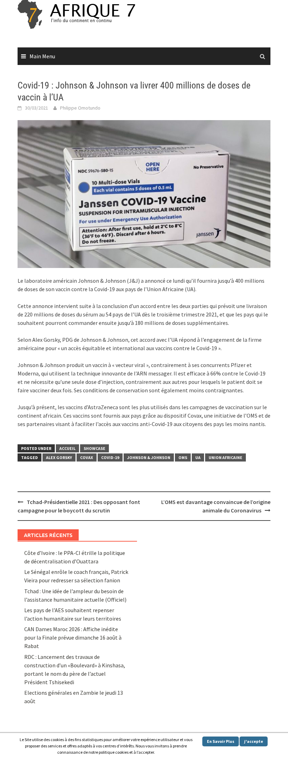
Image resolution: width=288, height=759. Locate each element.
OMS (182, 457)
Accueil (67, 448)
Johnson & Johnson (148, 457)
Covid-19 (110, 457)
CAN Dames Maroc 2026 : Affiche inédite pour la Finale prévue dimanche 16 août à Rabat (73, 637)
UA (198, 457)
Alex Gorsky (59, 457)
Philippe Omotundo (80, 108)
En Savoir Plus (220, 741)
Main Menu (42, 56)
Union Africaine (225, 457)
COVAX (86, 457)
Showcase (94, 448)
